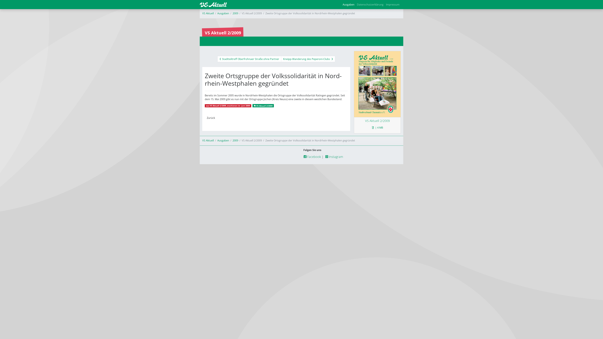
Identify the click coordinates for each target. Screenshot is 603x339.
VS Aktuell (208, 13)
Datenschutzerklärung (370, 4)
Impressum (392, 4)
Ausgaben (348, 4)
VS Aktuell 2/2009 (218, 105)
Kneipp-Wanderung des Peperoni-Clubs (307, 59)
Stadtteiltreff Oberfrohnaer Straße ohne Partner (250, 59)
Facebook (313, 157)
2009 (235, 13)
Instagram (335, 157)
